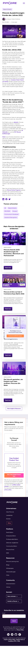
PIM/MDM (7, 211)
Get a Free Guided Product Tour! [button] (14, 475)
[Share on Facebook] (6, 199)
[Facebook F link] (8, 634)
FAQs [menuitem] (7, 575)
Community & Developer (11, 214)
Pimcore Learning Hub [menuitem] (12, 561)
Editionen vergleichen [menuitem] (12, 542)
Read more (8, 267)
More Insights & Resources (14, 408)
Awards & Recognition (11, 217)
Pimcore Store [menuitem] (10, 549)
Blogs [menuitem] (7, 565)
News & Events (7, 9)
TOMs (18, 641)
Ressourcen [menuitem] (10, 558)
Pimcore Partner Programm (14, 190)
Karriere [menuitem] (8, 519)
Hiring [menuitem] (9, 523)
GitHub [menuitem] (8, 587)
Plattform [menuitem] (9, 529)
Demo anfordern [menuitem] (11, 596)
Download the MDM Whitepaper (15, 335)
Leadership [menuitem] (9, 515)
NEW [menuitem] (7, 553)
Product (15, 211)
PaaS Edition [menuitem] (9, 532)
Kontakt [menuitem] (9, 592)
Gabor (4, 137)
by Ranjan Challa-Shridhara (13, 19)
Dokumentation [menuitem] (10, 583)
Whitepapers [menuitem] (10, 568)
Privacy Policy (20, 630)
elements (16, 122)
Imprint (6, 639)
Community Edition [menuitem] (11, 546)
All (5, 208)
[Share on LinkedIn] (3, 199)
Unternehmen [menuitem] (11, 508)
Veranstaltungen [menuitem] (11, 571)
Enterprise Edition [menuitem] (11, 536)
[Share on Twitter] (9, 199)
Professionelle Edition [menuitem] (12, 539)
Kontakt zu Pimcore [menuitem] (12, 601)
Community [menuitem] (10, 580)
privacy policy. (8, 489)
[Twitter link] (12, 634)
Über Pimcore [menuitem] (10, 512)
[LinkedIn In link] (19, 634)
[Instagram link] (16, 634)
